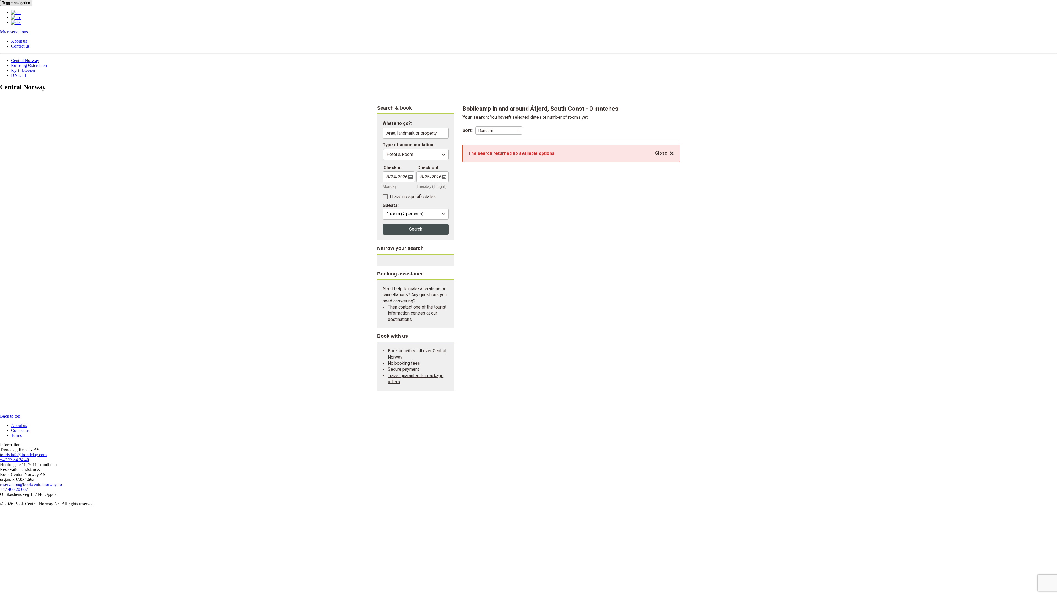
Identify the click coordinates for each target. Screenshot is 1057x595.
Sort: (467, 130)
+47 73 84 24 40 (14, 459)
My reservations (14, 31)
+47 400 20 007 (14, 489)
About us (19, 41)
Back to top (10, 416)
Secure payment (403, 369)
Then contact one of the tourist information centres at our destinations (417, 313)
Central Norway (25, 60)
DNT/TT (19, 75)
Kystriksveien (23, 70)
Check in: (392, 167)
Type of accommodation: (408, 145)
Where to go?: (397, 123)
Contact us (20, 46)
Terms (16, 435)
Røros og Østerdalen (29, 65)
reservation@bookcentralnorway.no (31, 484)
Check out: (428, 167)
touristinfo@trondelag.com (23, 454)
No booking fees (404, 363)
